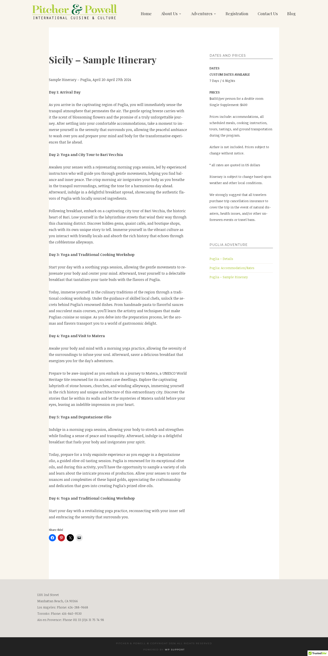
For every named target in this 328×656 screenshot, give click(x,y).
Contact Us (268, 14)
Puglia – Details (221, 259)
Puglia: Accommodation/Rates (232, 268)
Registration (237, 14)
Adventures (201, 14)
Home (146, 14)
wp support (175, 649)
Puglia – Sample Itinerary (229, 277)
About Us (169, 14)
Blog (291, 14)
